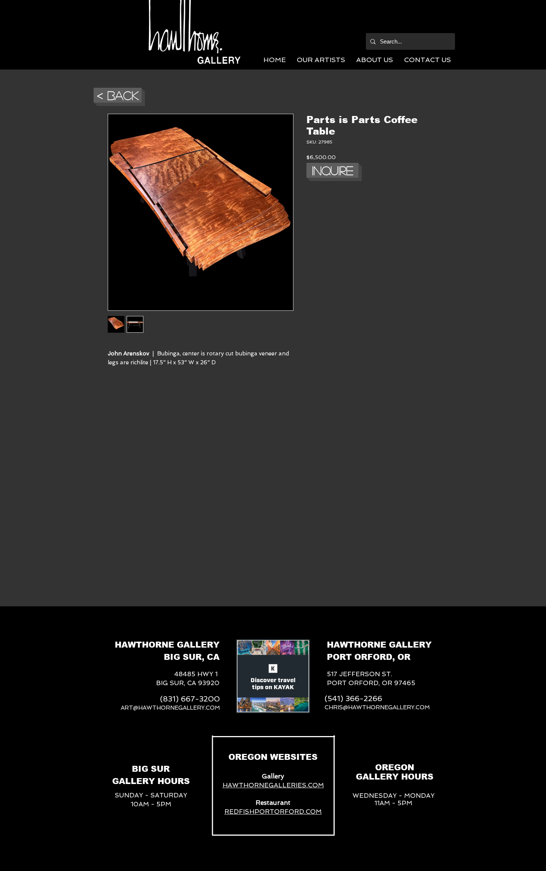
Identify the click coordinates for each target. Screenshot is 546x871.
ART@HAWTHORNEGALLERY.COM (170, 707)
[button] (321, 60)
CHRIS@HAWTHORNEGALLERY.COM (377, 707)
